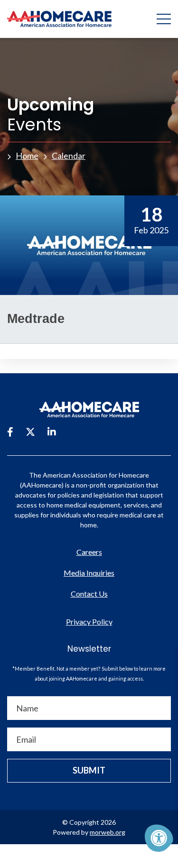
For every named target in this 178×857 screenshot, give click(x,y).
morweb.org (107, 832)
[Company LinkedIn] (51, 431)
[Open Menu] (164, 19)
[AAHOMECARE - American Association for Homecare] (56, 19)
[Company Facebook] (10, 431)
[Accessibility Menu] (159, 838)
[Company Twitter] (30, 431)
